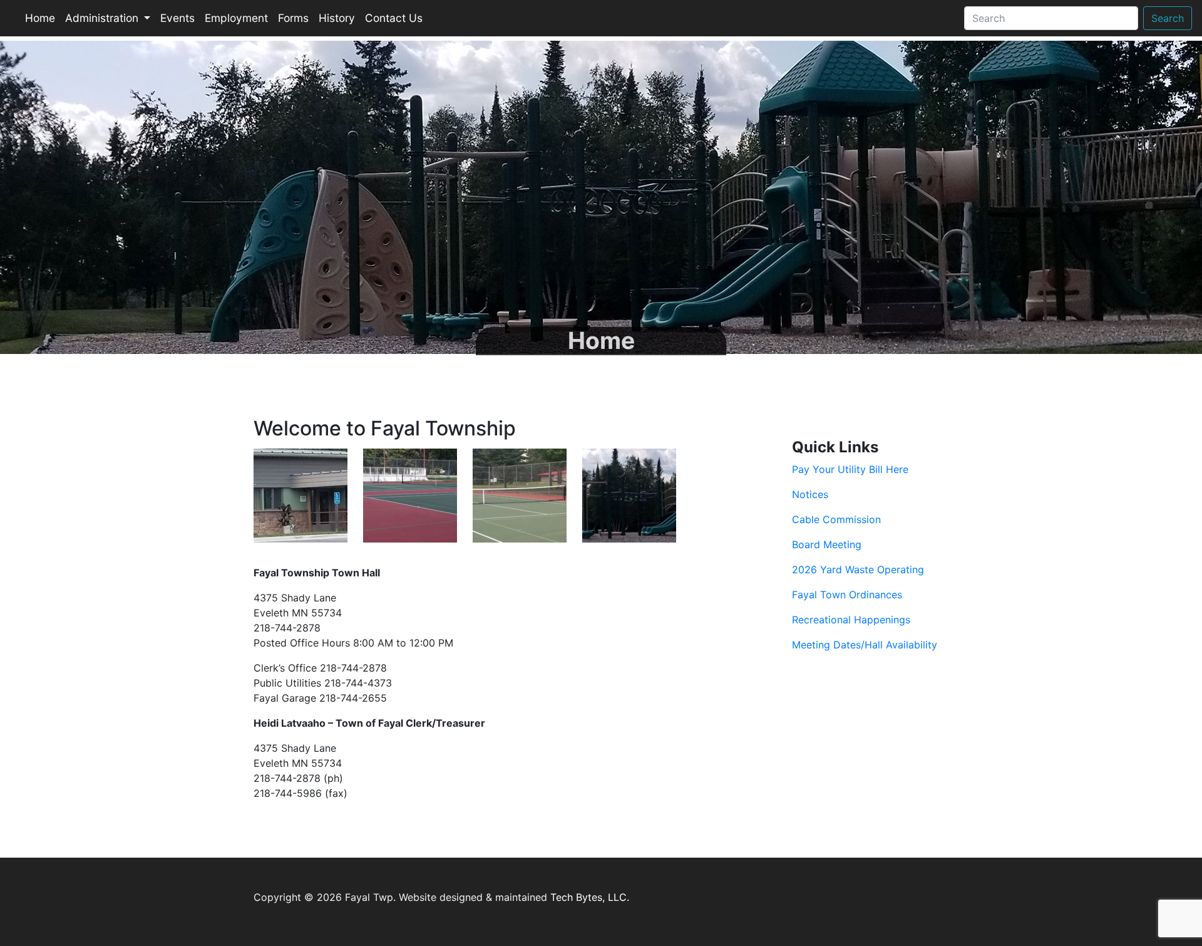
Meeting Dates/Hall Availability (864, 644)
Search (1167, 18)
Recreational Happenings (851, 619)
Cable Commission (836, 519)
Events (177, 17)
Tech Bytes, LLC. (589, 897)
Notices (810, 494)
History (337, 17)
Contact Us (394, 17)
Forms (293, 17)
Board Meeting (826, 544)
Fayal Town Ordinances (847, 594)
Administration (103, 17)
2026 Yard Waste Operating (858, 569)
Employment (236, 17)
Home (40, 17)
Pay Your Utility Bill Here (850, 469)
